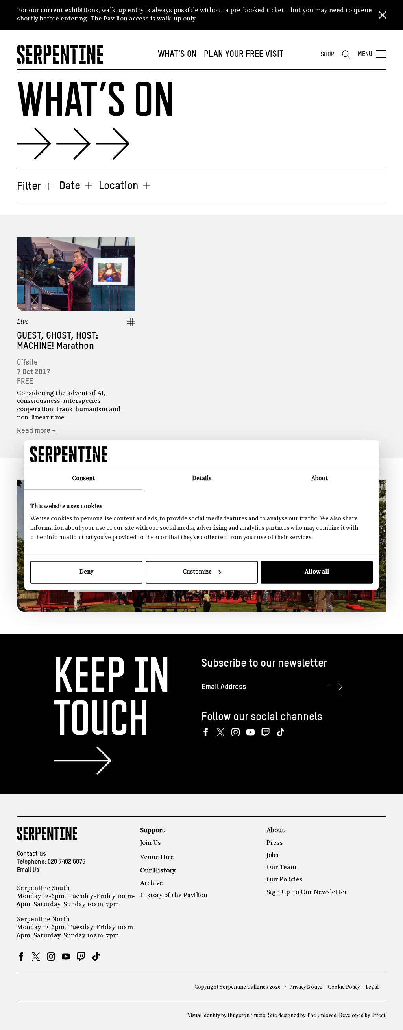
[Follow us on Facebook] (206, 732)
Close (382, 15)
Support (152, 830)
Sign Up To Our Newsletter (306, 892)
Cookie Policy (344, 987)
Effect (378, 1015)
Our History (158, 871)
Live (23, 322)
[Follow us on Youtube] (250, 732)
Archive (151, 883)
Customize (197, 572)
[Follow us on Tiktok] (280, 732)
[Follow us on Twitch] (265, 732)
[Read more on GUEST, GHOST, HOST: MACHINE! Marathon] (76, 274)
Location (119, 186)
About (275, 830)
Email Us (28, 870)
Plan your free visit (244, 54)
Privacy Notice (305, 987)
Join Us (150, 843)
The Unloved (321, 1015)
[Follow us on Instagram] (235, 732)
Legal (372, 987)
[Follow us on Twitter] (220, 732)
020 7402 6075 (66, 862)
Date (69, 186)
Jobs (272, 855)
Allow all (317, 572)
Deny (86, 572)
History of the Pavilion (173, 895)
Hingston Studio (246, 1015)
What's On (177, 54)
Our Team (281, 867)
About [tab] (319, 478)
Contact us (31, 854)
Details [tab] (201, 478)
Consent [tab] (83, 478)
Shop (327, 54)
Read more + (36, 430)
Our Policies (284, 880)
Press (274, 843)
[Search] (346, 54)
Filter (29, 186)
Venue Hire (157, 857)
